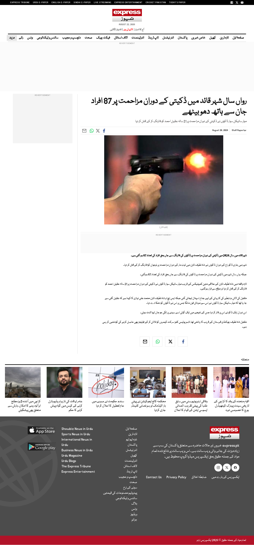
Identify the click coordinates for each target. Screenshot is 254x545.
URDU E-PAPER (40, 2)
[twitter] (170, 341)
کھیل (212, 37)
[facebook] (183, 341)
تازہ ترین (224, 37)
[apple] (35, 431)
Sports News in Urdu (76, 434)
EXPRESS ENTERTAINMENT (128, 2)
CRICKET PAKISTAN (156, 2)
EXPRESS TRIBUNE (20, 2)
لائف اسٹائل (121, 37)
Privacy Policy (176, 477)
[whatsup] (157, 341)
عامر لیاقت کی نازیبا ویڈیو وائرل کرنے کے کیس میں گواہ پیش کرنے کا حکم (65, 406)
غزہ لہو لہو (131, 439)
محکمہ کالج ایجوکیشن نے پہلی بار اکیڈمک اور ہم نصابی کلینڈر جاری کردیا (148, 406)
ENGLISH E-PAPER (61, 2)
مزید (12, 37)
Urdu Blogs (69, 461)
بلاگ (134, 503)
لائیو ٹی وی (128, 29)
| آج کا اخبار (138, 29)
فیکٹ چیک (103, 37)
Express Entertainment (78, 471)
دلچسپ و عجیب (71, 37)
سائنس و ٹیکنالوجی (47, 37)
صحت (88, 37)
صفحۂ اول (238, 37)
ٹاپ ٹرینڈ (153, 37)
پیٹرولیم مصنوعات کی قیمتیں (120, 493)
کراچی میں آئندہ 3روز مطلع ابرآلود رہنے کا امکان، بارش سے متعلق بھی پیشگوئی (24, 406)
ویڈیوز (134, 514)
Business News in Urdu (77, 450)
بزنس (30, 37)
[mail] (145, 341)
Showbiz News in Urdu (77, 429)
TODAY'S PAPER (177, 2)
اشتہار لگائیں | (116, 29)
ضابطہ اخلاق (199, 477)
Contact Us (154, 477)
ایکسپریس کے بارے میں (225, 477)
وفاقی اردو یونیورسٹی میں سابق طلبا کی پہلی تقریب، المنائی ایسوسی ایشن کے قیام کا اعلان (190, 406)
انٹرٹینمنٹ (138, 37)
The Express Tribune (76, 466)
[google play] (35, 448)
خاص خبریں (198, 37)
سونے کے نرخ (130, 487)
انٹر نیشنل (168, 37)
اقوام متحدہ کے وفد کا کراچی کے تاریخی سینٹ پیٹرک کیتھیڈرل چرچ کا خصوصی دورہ (231, 406)
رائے (21, 37)
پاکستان (182, 37)
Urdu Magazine (72, 455)
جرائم (134, 519)
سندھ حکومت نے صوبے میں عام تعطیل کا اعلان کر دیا (108, 403)
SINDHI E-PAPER (82, 2)
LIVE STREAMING (102, 2)
